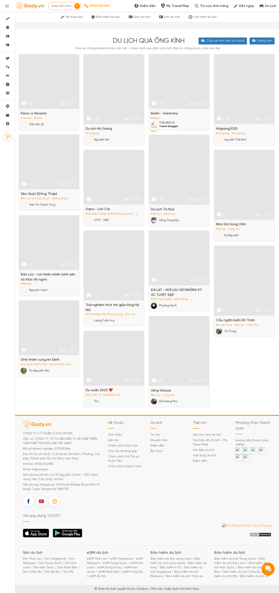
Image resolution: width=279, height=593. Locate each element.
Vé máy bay (74, 17)
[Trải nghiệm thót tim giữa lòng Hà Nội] (113, 265)
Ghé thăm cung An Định (40, 360)
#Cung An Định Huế (34, 364)
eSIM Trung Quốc (115, 563)
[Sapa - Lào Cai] (113, 177)
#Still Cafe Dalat (161, 299)
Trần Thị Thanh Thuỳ (42, 205)
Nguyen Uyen (38, 290)
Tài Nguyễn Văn (39, 370)
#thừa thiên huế (60, 364)
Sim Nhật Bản (67, 567)
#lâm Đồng (181, 299)
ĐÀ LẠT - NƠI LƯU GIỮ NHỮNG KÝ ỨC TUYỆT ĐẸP (176, 292)
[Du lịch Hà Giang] (113, 89)
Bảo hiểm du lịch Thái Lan (184, 576)
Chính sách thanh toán (124, 466)
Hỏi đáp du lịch (203, 450)
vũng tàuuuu (161, 390)
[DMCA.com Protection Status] (260, 534)
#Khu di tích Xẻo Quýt (35, 198)
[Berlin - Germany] (179, 81)
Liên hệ (113, 440)
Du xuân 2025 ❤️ (99, 390)
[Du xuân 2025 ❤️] (113, 358)
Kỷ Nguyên (231, 235)
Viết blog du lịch (204, 455)
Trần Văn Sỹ (36, 124)
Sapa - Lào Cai (98, 209)
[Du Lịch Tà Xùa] (179, 169)
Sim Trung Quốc (50, 563)
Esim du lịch (142, 17)
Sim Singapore (55, 559)
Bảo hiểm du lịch (108, 17)
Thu (96, 401)
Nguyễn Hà (101, 139)
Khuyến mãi (158, 440)
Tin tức (155, 435)
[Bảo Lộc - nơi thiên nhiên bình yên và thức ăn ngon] (49, 242)
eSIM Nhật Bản (108, 572)
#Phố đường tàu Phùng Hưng (104, 314)
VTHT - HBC (101, 220)
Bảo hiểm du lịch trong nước (170, 559)
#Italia (38, 118)
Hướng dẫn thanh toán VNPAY (252, 443)
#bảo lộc (26, 283)
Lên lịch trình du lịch (207, 435)
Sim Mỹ (68, 572)
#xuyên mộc (224, 325)
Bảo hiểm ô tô (170, 567)
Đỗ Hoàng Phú (168, 401)
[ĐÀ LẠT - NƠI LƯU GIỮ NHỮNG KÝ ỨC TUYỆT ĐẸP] (179, 258)
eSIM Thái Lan (97, 559)
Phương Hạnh (168, 305)
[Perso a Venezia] (49, 81)
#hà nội (130, 314)
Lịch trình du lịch (205, 17)
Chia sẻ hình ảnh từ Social (225, 40)
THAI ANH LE (167, 122)
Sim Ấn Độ (52, 572)
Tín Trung (230, 331)
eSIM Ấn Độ (97, 576)
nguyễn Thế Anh (235, 139)
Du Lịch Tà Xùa (162, 209)
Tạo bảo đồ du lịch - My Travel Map (210, 442)
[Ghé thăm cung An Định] (49, 327)
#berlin (155, 118)
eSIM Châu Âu (133, 572)
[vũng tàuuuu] (179, 351)
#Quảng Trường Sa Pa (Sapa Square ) (110, 213)
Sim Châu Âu (32, 572)
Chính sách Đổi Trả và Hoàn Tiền (123, 459)
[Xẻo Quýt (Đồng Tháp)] (49, 161)
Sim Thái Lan (32, 559)
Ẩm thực (156, 451)
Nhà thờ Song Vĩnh (231, 224)
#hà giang (92, 133)
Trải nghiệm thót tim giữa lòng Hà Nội (112, 307)
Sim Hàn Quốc (43, 567)
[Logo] (29, 6)
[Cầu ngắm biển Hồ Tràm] (244, 280)
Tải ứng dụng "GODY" (36, 534)
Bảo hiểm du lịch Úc (254, 576)
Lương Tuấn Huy (104, 320)
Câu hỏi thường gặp (122, 451)
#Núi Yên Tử (93, 395)
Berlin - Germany (164, 113)
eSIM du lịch (97, 553)
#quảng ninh (111, 395)
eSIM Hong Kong (109, 567)
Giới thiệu (115, 435)
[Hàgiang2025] (244, 89)
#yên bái (169, 214)
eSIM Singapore (121, 559)
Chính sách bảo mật (123, 445)
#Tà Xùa (156, 214)
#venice (26, 118)
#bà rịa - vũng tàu (228, 229)
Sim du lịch (172, 17)
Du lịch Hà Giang (99, 129)
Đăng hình (264, 40)
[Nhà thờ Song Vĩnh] (244, 184)
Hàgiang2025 (227, 129)
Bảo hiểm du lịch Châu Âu (242, 572)
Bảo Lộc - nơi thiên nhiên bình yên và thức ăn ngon (48, 277)
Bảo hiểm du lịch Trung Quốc (235, 559)
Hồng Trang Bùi (169, 220)
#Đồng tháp (60, 198)
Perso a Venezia (34, 113)
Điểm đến (157, 445)
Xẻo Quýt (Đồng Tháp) (39, 194)
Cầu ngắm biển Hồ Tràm (235, 320)
